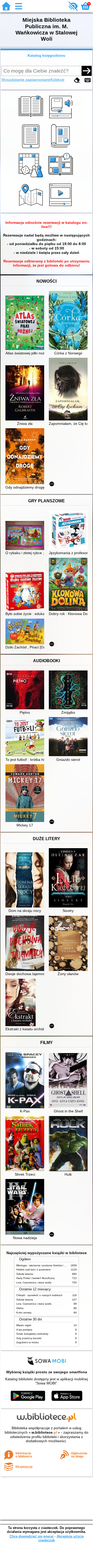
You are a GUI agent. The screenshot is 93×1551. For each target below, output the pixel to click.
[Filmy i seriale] (61, 207)
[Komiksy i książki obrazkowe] (61, 177)
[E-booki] (31, 148)
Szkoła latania (24, 1274)
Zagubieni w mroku (27, 1342)
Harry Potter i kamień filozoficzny (35, 1278)
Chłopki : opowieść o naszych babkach (39, 1295)
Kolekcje (57, 79)
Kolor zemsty (24, 1312)
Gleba (20, 1308)
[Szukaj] (86, 71)
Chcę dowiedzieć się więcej (31, 1536)
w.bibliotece (44, 1432)
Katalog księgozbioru (46, 55)
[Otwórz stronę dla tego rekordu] (26, 323)
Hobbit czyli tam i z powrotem (33, 1269)
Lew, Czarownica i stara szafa (33, 1282)
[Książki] (31, 119)
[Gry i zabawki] (31, 177)
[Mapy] (31, 207)
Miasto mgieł (23, 1325)
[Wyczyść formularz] (77, 80)
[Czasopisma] (61, 148)
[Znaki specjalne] (87, 80)
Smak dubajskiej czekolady (32, 1333)
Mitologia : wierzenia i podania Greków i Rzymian (45, 1265)
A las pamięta (24, 1329)
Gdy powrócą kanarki (28, 1338)
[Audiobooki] (61, 119)
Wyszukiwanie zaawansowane (26, 79)
